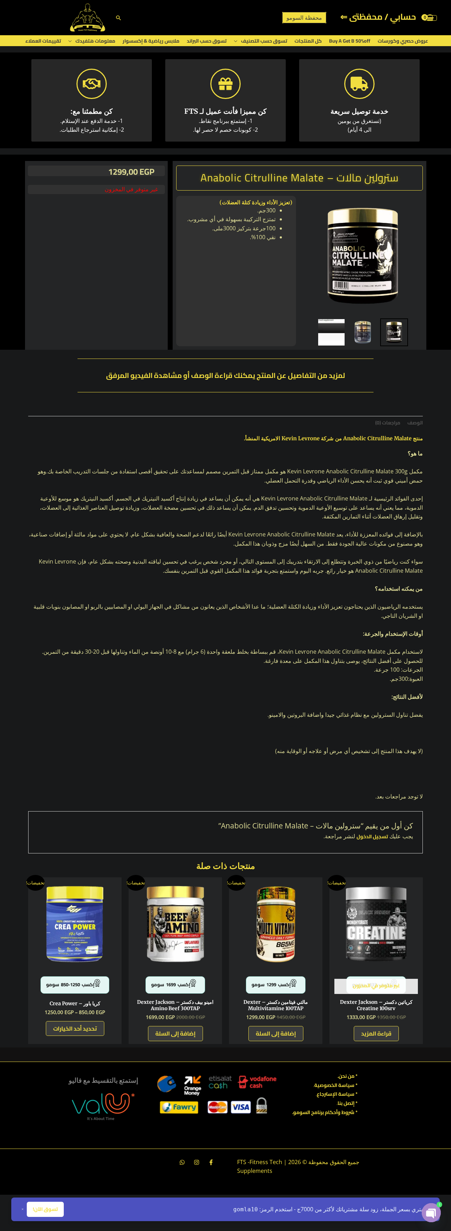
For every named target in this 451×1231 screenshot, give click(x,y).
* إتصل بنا (348, 1103)
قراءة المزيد (376, 1033)
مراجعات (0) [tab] (387, 422)
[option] (363, 256)
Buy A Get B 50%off (349, 40)
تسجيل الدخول (372, 836)
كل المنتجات (308, 40)
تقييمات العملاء (43, 40)
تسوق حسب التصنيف (264, 40)
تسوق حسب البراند (207, 40)
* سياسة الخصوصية (336, 1085)
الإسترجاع (327, 1094)
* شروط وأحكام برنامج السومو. (325, 1112)
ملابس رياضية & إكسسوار (151, 40)
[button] (118, 17)
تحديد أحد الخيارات (75, 1028)
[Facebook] (211, 1162)
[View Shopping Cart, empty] (430, 18)
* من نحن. (348, 1076)
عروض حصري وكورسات (403, 40)
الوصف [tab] (415, 422)
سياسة (345, 1094)
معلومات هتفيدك (95, 40)
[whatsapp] (182, 1162)
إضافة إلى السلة (276, 1033)
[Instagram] (196, 1162)
